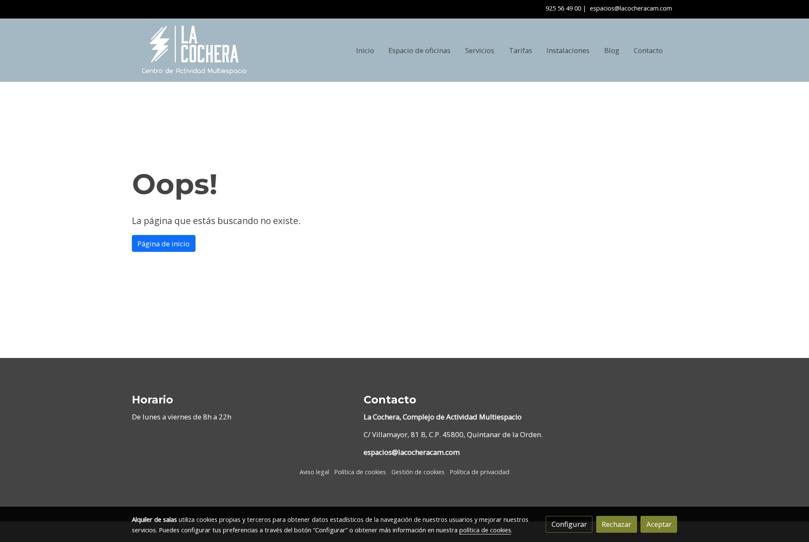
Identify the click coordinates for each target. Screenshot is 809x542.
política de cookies (485, 530)
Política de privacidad (479, 471)
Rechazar (616, 524)
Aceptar (659, 524)
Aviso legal (314, 471)
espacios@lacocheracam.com (631, 8)
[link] (194, 50)
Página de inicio (163, 243)
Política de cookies (360, 471)
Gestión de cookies (418, 471)
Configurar (569, 524)
